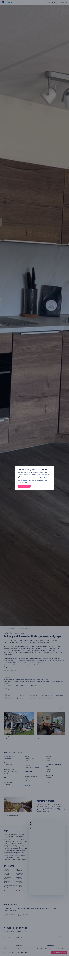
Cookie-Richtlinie (44, 478)
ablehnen (25, 480)
